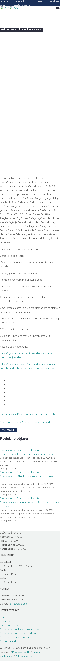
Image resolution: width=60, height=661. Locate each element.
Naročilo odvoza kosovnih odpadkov (19, 629)
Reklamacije (6, 621)
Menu (57, 7)
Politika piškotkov (24, 656)
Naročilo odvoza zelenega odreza (18, 633)
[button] (52, 8)
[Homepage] (9, 8)
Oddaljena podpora (10, 641)
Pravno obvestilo (21, 652)
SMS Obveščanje (9, 625)
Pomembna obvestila (30, 29)
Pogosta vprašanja (21, 5)
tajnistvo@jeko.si (18, 603)
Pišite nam (5, 617)
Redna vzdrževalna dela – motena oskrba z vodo (26, 454)
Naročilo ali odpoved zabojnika (16, 637)
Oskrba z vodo (9, 29)
